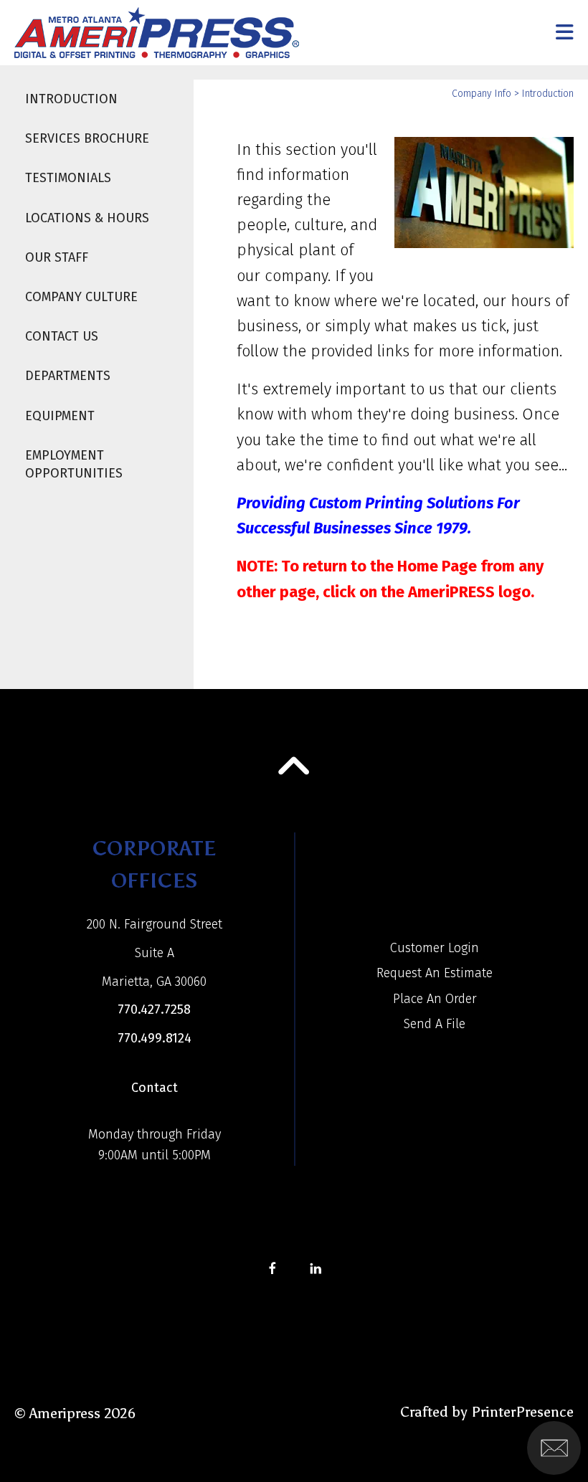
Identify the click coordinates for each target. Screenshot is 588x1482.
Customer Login (434, 948)
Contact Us (61, 336)
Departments (67, 376)
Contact (154, 1088)
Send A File (434, 1024)
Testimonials (68, 178)
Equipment (60, 416)
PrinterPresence (522, 1411)
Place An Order (435, 999)
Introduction (71, 99)
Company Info (481, 93)
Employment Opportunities (74, 464)
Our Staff (56, 257)
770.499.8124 (154, 1038)
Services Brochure (87, 138)
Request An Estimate (434, 973)
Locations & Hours (87, 218)
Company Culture (81, 297)
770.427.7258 (154, 1009)
